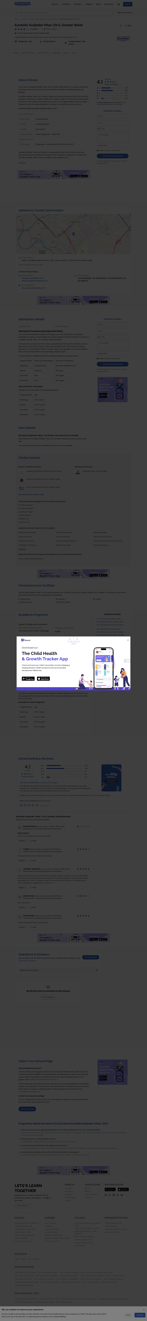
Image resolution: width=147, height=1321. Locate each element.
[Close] (128, 640)
